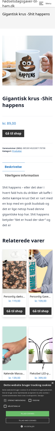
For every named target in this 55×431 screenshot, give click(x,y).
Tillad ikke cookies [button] (27, 420)
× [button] (52, 383)
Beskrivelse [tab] (13, 167)
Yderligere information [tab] (22, 175)
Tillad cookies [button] (27, 413)
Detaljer (41, 395)
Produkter (17, 151)
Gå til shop (13, 133)
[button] (27, 426)
